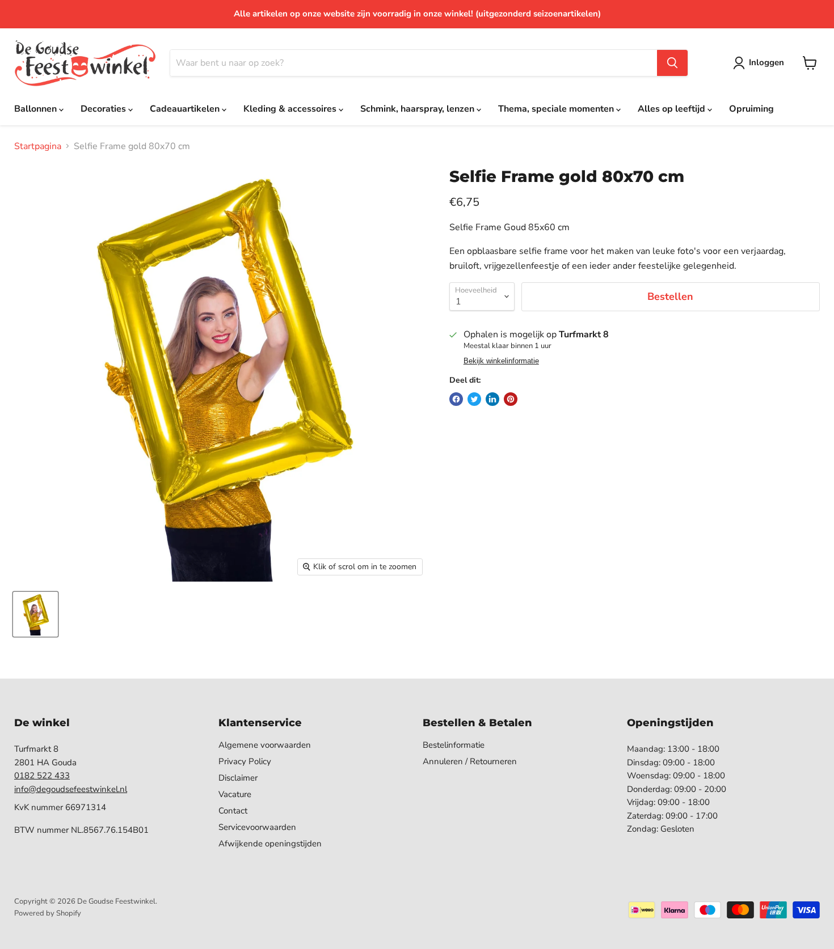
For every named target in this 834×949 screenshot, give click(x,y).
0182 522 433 (42, 775)
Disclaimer (238, 777)
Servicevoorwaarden (257, 827)
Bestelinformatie (454, 745)
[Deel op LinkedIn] (492, 399)
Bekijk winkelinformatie (501, 361)
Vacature (234, 794)
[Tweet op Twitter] (474, 399)
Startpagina (37, 146)
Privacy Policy (244, 761)
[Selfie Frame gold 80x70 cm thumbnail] (35, 614)
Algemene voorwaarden (264, 745)
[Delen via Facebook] (456, 399)
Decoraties (104, 109)
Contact (232, 810)
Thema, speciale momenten (557, 109)
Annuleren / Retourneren (470, 761)
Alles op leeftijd (672, 109)
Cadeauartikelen (186, 109)
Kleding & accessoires (291, 109)
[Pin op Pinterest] (510, 399)
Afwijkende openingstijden (270, 843)
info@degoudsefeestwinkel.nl (70, 789)
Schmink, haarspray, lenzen (418, 109)
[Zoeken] (672, 63)
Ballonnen (36, 109)
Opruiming (751, 109)
